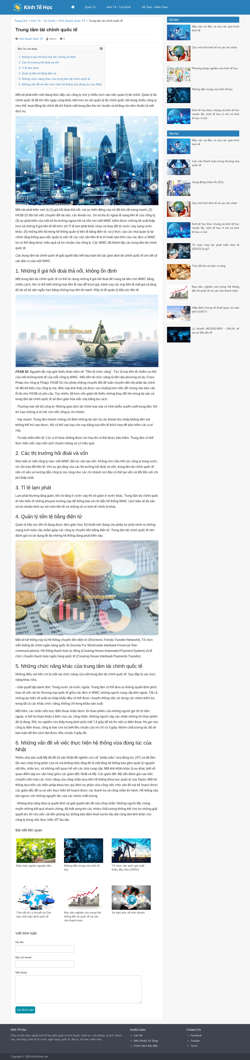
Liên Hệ (138, 1035)
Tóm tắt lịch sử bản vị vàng (208, 265)
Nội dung (21, 972)
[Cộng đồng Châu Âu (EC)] (179, 188)
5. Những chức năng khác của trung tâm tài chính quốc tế (54, 78)
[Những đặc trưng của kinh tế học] (179, 95)
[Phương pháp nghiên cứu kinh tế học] (179, 74)
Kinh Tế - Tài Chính (119, 7)
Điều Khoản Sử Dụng (146, 1040)
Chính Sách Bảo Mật (145, 1045)
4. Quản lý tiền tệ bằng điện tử (37, 73)
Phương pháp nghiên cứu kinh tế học (215, 68)
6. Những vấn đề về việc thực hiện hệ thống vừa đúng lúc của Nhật (60, 84)
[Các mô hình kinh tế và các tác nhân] (179, 53)
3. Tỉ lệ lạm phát (29, 67)
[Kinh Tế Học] (36, 7)
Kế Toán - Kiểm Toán (155, 7)
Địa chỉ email (23, 957)
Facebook (196, 1035)
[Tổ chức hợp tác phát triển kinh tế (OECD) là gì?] (179, 250)
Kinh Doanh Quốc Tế (31, 38)
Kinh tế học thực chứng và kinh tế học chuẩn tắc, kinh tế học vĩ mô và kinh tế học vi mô (215, 114)
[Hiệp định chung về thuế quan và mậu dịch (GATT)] (179, 313)
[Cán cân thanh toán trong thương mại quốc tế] (179, 167)
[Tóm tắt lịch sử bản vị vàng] (179, 271)
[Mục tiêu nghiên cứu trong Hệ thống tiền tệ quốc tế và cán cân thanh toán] (179, 292)
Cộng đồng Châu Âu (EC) (208, 182)
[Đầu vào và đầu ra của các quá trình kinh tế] (179, 32)
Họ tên (19, 942)
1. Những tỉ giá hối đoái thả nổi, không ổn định (47, 57)
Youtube (195, 1040)
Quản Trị (90, 7)
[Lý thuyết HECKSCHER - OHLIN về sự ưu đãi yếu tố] (179, 334)
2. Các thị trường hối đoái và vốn (39, 62)
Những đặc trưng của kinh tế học (212, 89)
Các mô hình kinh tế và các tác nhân (214, 47)
